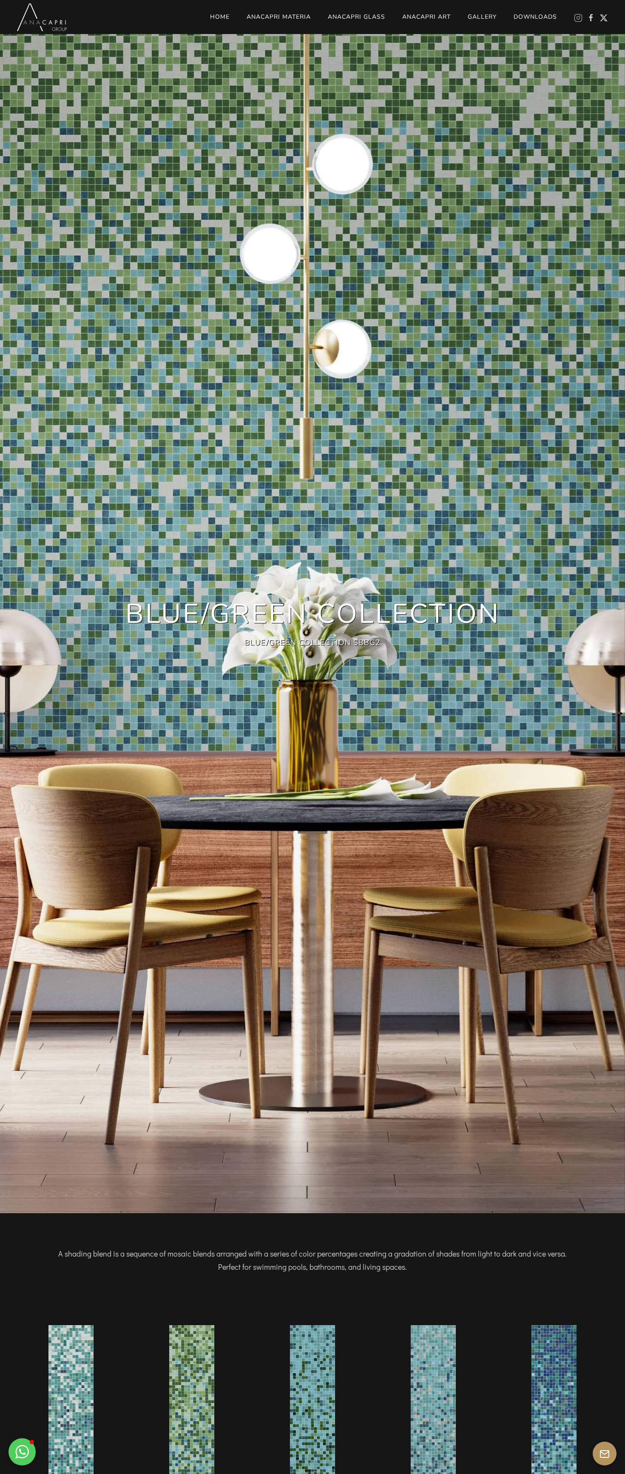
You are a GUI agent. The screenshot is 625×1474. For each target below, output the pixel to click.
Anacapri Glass (356, 17)
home (220, 17)
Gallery (482, 17)
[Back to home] (42, 17)
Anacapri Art (426, 17)
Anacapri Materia (279, 17)
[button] (22, 1451)
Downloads (535, 17)
